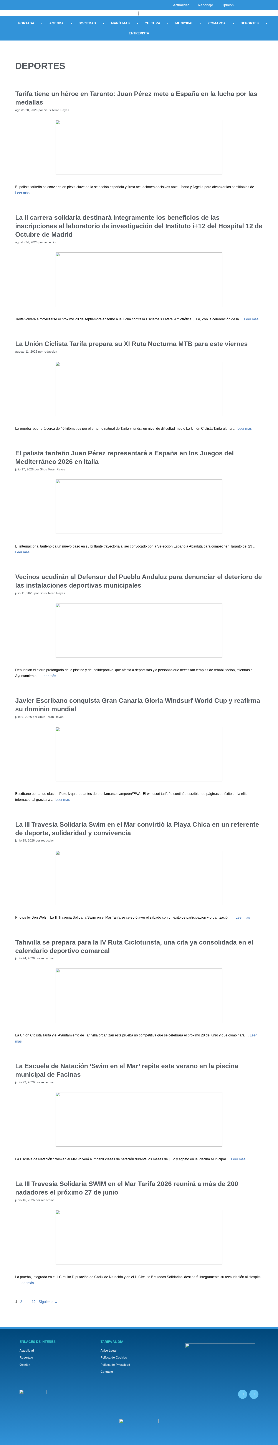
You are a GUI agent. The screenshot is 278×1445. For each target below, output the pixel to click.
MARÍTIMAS (120, 23)
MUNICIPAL (184, 23)
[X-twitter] (253, 1394)
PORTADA (26, 23)
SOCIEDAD (87, 23)
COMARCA (217, 23)
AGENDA (56, 23)
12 (34, 1302)
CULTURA (152, 23)
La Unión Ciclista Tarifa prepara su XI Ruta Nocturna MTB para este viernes (131, 343)
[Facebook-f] (242, 1394)
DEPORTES (250, 23)
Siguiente (48, 1302)
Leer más (22, 193)
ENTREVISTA (139, 33)
